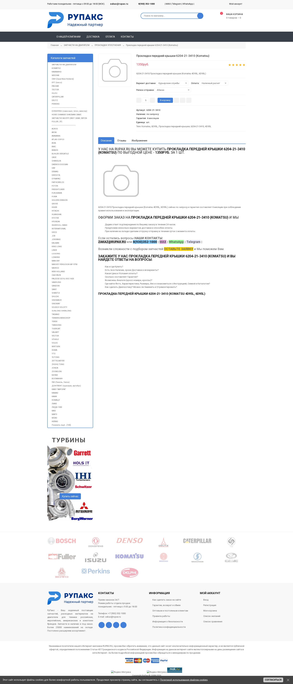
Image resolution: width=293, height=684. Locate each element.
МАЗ (54, 411)
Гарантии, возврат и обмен (166, 605)
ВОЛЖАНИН (57, 379)
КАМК (54, 396)
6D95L (154, 126)
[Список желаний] (238, 37)
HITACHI (55, 211)
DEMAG (55, 171)
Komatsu (146, 126)
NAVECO (55, 268)
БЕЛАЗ (55, 375)
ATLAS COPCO (58, 139)
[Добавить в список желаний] (182, 100)
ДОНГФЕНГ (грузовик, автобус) (66, 386)
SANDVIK (56, 286)
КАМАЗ (55, 393)
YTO (53, 354)
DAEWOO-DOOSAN (60, 164)
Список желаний (211, 616)
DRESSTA (56, 175)
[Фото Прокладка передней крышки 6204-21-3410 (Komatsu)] (121, 181)
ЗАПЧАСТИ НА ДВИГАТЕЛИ (64, 65)
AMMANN (56, 136)
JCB (53, 236)
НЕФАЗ (55, 421)
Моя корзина (210, 610)
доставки (147, 228)
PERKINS (56, 104)
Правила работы (161, 616)
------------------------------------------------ (64, 107)
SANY (54, 289)
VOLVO (55, 343)
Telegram (176, 4)
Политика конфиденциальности (169, 627)
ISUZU (54, 93)
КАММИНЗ (56, 72)
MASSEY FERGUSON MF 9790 (64, 264)
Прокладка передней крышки (174, 126)
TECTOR (55, 90)
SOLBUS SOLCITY (59, 307)
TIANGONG (56, 325)
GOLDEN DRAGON (59, 200)
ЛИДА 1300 (57, 407)
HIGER (54, 207)
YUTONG (55, 357)
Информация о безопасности (167, 621)
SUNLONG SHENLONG (61, 311)
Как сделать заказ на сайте (166, 599)
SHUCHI (55, 296)
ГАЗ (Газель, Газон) (61, 382)
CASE (54, 157)
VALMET (55, 332)
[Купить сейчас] (176, 100)
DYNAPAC (56, 179)
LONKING (56, 257)
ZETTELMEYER (58, 361)
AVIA (54, 143)
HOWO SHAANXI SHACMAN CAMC (66, 115)
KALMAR (55, 243)
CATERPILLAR (58, 97)
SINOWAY (56, 304)
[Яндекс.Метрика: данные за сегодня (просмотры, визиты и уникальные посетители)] (157, 672)
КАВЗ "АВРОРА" (59, 389)
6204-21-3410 (197, 126)
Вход (205, 599)
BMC (54, 147)
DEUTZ (55, 100)
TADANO (55, 314)
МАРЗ (54, 414)
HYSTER (55, 218)
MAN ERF (56, 261)
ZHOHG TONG (58, 364)
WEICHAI (55, 75)
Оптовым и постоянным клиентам (170, 610)
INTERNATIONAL (59, 229)
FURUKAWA (57, 193)
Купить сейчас (70, 496)
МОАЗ (54, 418)
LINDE (54, 250)
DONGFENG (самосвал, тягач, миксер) (69, 111)
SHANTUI (56, 293)
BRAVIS (55, 150)
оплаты (168, 228)
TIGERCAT (56, 329)
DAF (53, 168)
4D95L (208, 126)
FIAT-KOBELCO (58, 182)
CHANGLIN (56, 161)
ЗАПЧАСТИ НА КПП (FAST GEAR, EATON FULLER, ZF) (69, 120)
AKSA (54, 132)
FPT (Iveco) (57, 82)
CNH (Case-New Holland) (63, 79)
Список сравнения (212, 621)
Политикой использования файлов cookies (184, 679)
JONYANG (56, 239)
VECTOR (55, 336)
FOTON (55, 186)
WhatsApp (188, 4)
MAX (168, 4)
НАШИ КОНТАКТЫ (148, 238)
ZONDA (55, 368)
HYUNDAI (56, 221)
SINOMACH (57, 300)
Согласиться (273, 680)
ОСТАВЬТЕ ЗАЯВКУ (178, 249)
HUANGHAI (56, 214)
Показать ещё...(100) (61, 425)
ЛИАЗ (54, 404)
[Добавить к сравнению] (188, 100)
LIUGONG (56, 254)
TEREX (54, 321)
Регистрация (209, 605)
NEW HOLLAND (58, 271)
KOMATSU (56, 68)
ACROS (55, 129)
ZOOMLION (57, 371)
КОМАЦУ (56, 400)
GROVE (55, 204)
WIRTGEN (56, 346)
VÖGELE (55, 339)
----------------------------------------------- (64, 125)
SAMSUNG (56, 282)
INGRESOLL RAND (59, 225)
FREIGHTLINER (58, 189)
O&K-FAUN (56, 275)
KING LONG (57, 246)
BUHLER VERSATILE (60, 154)
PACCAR (55, 86)
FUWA (54, 196)
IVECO (54, 232)
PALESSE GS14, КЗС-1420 (63, 279)
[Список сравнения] (244, 37)
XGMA (54, 350)
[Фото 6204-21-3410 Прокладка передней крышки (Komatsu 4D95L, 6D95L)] (114, 70)
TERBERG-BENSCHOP (61, 318)
